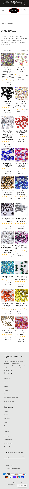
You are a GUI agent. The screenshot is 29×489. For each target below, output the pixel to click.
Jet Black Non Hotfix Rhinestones (8, 103)
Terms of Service (8, 447)
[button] (3, 11)
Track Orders (7, 415)
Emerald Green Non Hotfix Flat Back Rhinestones (21, 277)
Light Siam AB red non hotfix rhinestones (21, 165)
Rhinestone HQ (13, 480)
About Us (6, 383)
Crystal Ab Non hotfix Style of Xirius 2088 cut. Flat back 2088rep (21, 104)
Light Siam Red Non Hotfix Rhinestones (21, 132)
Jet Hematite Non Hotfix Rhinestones (8, 219)
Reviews (6, 426)
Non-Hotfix (10, 23)
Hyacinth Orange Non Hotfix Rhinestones (8, 305)
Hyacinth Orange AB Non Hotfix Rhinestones (21, 332)
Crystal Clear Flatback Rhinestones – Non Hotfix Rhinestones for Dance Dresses (7, 135)
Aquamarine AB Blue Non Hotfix (8, 277)
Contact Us (7, 390)
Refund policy (13, 482)
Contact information (15, 487)
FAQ (5, 394)
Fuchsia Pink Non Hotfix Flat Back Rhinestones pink (21, 247)
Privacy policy (7, 436)
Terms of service (11, 484)
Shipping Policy (8, 443)
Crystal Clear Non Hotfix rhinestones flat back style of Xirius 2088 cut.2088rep (7, 249)
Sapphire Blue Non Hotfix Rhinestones (8, 165)
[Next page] (21, 348)
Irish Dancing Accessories (11, 397)
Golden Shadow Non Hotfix (7, 331)
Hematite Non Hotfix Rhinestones (21, 219)
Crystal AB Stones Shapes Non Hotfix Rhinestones (21, 70)
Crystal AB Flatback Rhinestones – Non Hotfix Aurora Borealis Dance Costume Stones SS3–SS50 (8, 73)
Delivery (6, 422)
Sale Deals (7, 418)
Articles (6, 386)
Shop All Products (9, 401)
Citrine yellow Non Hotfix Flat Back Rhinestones (21, 305)
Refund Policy (8, 439)
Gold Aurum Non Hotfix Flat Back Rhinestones (8, 192)
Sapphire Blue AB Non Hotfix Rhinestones (21, 192)
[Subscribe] (23, 457)
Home (3, 23)
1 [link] (7, 348)
